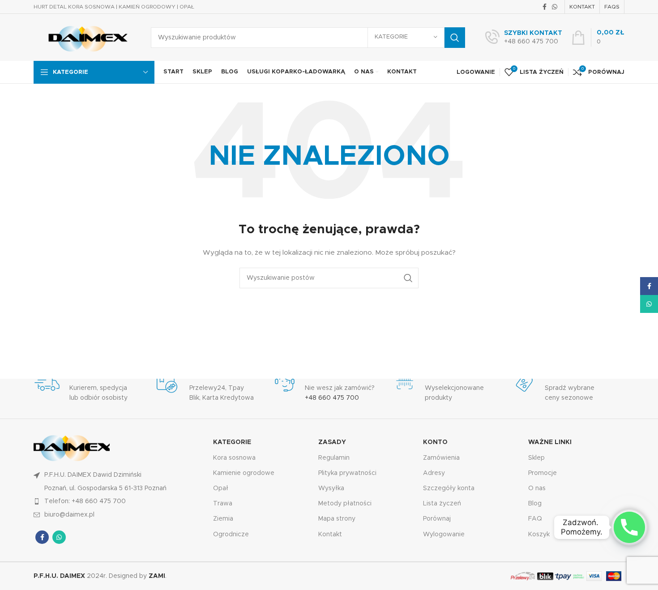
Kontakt (330, 534)
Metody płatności (345, 503)
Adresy (434, 473)
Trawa (222, 503)
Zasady (332, 442)
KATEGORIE (232, 442)
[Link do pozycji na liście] (119, 501)
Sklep (536, 457)
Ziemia (223, 519)
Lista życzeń (442, 503)
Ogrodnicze (231, 534)
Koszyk (539, 534)
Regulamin (334, 457)
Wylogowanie (444, 534)
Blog (535, 503)
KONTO (435, 442)
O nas (537, 488)
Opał (220, 488)
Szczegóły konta (448, 488)
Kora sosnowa (234, 457)
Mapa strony (336, 519)
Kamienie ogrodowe (243, 473)
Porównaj (437, 519)
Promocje (542, 473)
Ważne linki (550, 442)
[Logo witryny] (85, 37)
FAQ (535, 519)
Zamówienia (441, 457)
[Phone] (629, 527)
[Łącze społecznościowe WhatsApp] (554, 7)
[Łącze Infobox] (523, 37)
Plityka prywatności (347, 473)
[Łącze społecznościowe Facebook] (544, 7)
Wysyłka (331, 488)
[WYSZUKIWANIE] (454, 37)
